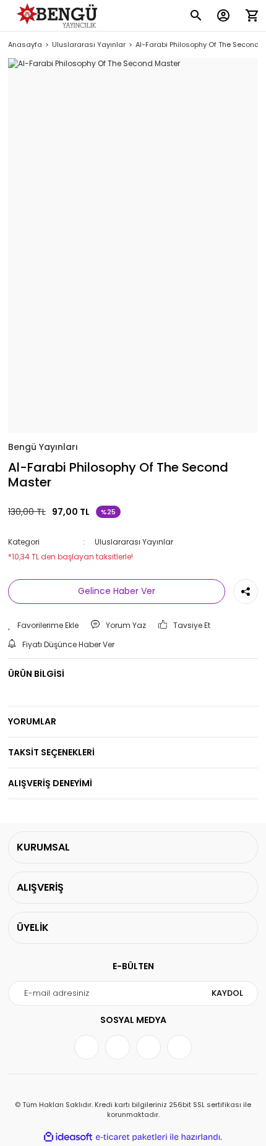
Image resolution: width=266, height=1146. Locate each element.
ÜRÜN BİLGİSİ (36, 674)
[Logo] (59, 16)
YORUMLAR (32, 721)
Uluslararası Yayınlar (134, 542)
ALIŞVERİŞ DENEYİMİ (50, 783)
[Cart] (252, 15)
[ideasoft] (68, 1137)
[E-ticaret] (131, 1136)
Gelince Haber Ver (116, 591)
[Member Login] (223, 15)
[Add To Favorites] (43, 625)
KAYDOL (227, 993)
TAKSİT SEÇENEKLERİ (51, 752)
